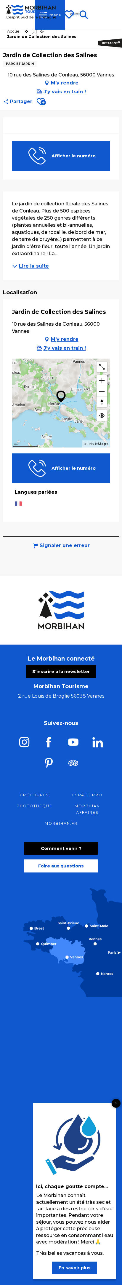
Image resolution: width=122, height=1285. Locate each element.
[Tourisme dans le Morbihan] (76, 15)
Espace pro (87, 795)
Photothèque (34, 806)
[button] (41, 101)
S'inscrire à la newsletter (61, 671)
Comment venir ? (61, 848)
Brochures (34, 795)
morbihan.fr (61, 823)
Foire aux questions (61, 866)
